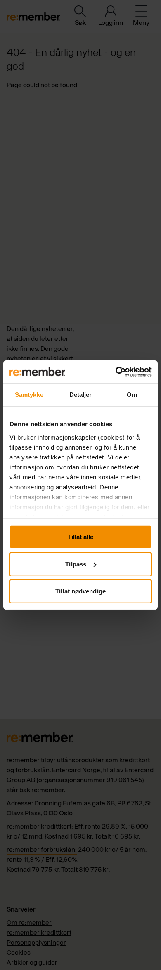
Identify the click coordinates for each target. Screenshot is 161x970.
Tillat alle (80, 536)
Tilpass (75, 563)
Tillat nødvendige (80, 591)
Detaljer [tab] (80, 394)
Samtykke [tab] (29, 394)
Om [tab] (132, 394)
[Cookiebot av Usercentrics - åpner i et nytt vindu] (116, 371)
